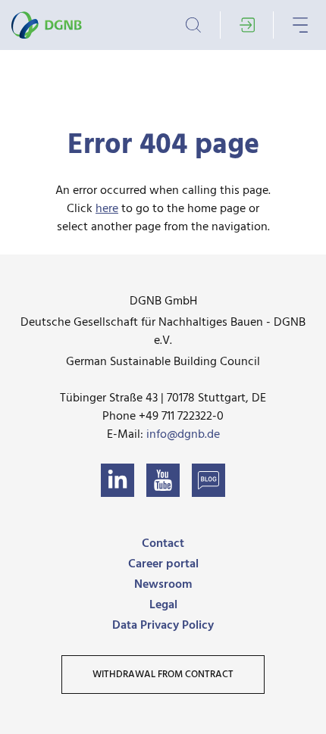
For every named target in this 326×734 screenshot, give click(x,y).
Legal (163, 605)
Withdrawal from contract (163, 674)
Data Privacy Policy (163, 626)
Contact (163, 544)
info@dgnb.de (183, 435)
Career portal (163, 564)
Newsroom (163, 585)
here (107, 209)
